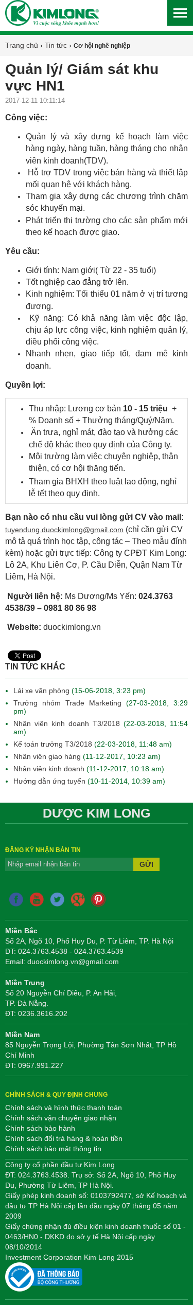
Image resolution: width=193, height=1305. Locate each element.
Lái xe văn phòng (41, 690)
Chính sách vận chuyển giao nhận (60, 1118)
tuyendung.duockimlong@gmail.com (64, 529)
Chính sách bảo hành (40, 1128)
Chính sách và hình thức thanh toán (63, 1107)
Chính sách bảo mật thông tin (53, 1149)
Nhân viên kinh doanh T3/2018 (66, 723)
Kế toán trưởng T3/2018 (52, 744)
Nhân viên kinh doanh (49, 769)
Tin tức (56, 45)
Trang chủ (21, 45)
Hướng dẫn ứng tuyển (50, 781)
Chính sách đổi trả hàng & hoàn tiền (63, 1138)
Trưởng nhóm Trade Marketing (69, 703)
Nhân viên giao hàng (47, 756)
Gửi (146, 864)
